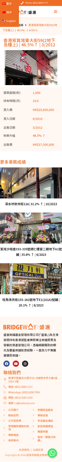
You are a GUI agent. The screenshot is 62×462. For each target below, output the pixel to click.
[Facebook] (6, 364)
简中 (9, 12)
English (11, 21)
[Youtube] (16, 364)
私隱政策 (38, 449)
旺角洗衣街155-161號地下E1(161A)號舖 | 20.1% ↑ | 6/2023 (31, 302)
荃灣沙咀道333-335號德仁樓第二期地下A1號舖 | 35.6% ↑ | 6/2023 (31, 252)
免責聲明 (24, 449)
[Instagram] (25, 364)
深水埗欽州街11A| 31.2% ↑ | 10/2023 (31, 204)
